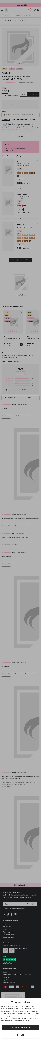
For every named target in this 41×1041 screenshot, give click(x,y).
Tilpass (20, 1035)
